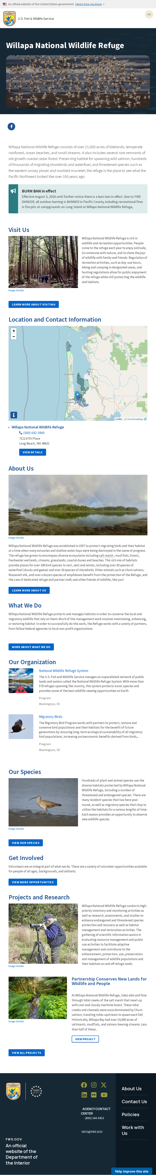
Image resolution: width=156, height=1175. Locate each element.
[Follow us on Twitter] (105, 1085)
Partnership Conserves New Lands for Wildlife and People (109, 981)
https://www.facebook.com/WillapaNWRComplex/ (80, 126)
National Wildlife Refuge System (63, 670)
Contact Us (134, 1101)
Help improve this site (131, 1171)
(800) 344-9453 (94, 1118)
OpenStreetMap (135, 418)
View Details (33, 452)
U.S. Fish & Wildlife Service (36, 19)
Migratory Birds (50, 716)
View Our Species (25, 843)
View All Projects (26, 1053)
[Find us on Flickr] (95, 1095)
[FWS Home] (9, 18)
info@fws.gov (91, 1132)
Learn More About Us (29, 590)
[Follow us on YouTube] (105, 1095)
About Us (132, 1088)
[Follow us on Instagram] (95, 1085)
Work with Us (133, 1130)
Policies (130, 1114)
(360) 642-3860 (34, 432)
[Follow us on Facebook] (85, 1085)
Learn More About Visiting (33, 304)
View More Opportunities (33, 882)
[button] (77, 396)
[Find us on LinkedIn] (86, 1095)
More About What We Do (31, 647)
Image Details (16, 290)
